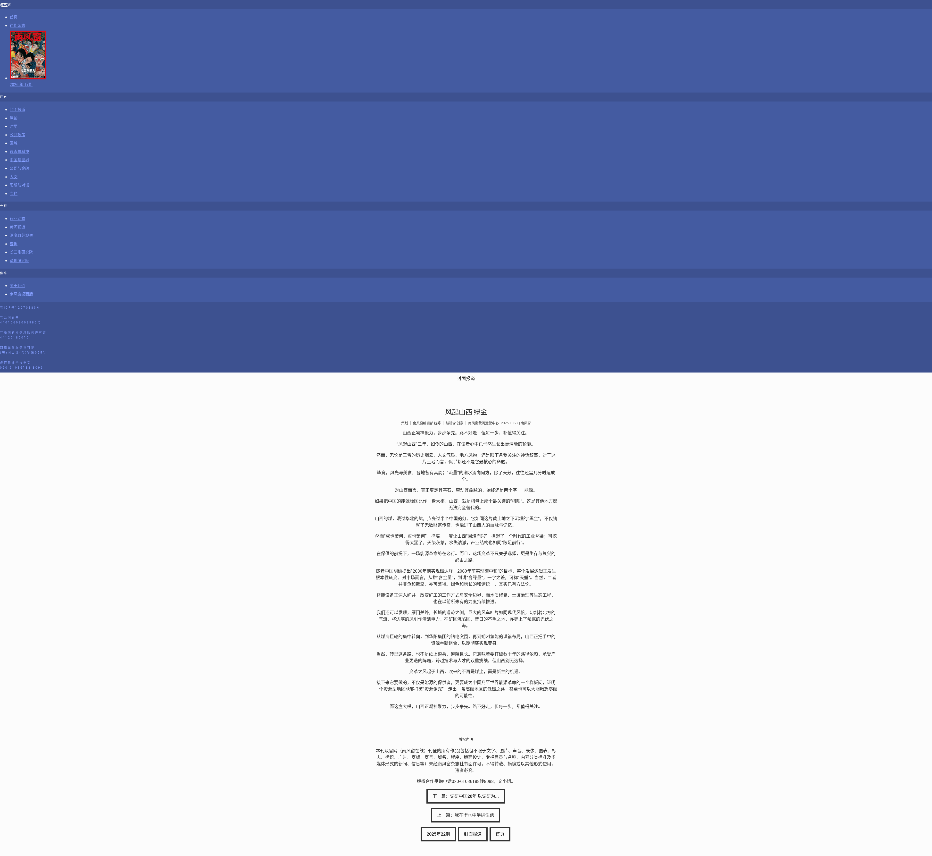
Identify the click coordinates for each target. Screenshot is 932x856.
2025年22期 (438, 834)
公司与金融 (19, 168)
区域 (13, 143)
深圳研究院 (19, 260)
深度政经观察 (21, 235)
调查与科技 (19, 151)
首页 (13, 17)
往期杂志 (17, 25)
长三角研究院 (21, 252)
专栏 (13, 193)
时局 (13, 126)
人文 (13, 176)
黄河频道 (17, 227)
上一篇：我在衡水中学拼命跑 (465, 815)
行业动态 (17, 218)
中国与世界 (19, 159)
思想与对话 (19, 185)
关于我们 (17, 285)
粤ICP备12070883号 (20, 307)
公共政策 (17, 134)
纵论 (13, 118)
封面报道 (17, 109)
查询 (13, 243)
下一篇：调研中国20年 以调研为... (466, 796)
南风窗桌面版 (21, 294)
